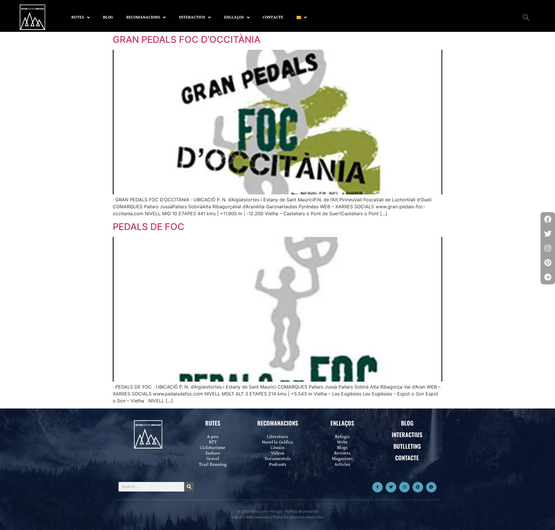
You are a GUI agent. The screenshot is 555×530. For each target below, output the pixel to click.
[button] (525, 17)
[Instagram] (404, 487)
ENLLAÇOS (234, 17)
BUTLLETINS (407, 446)
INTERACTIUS (192, 17)
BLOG (108, 17)
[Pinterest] (417, 487)
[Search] (189, 487)
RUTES (77, 17)
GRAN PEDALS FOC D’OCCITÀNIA (186, 39)
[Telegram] (431, 487)
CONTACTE (273, 17)
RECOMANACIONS (143, 17)
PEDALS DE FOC (148, 226)
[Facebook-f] (377, 487)
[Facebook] (548, 219)
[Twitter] (391, 487)
